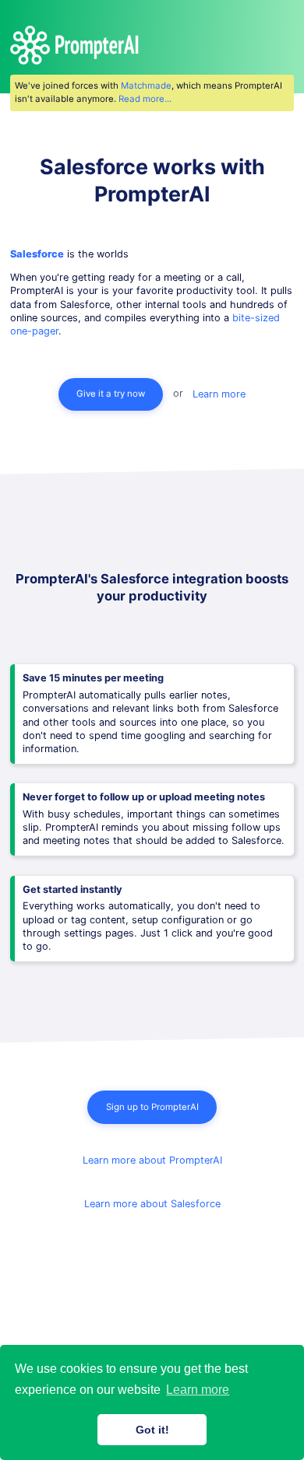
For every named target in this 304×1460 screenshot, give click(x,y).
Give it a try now (110, 393)
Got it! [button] (152, 1429)
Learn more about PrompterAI (152, 1160)
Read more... (144, 98)
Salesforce (37, 254)
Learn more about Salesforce (152, 1204)
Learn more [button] (197, 1389)
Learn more (219, 393)
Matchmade (146, 85)
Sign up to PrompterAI (152, 1106)
